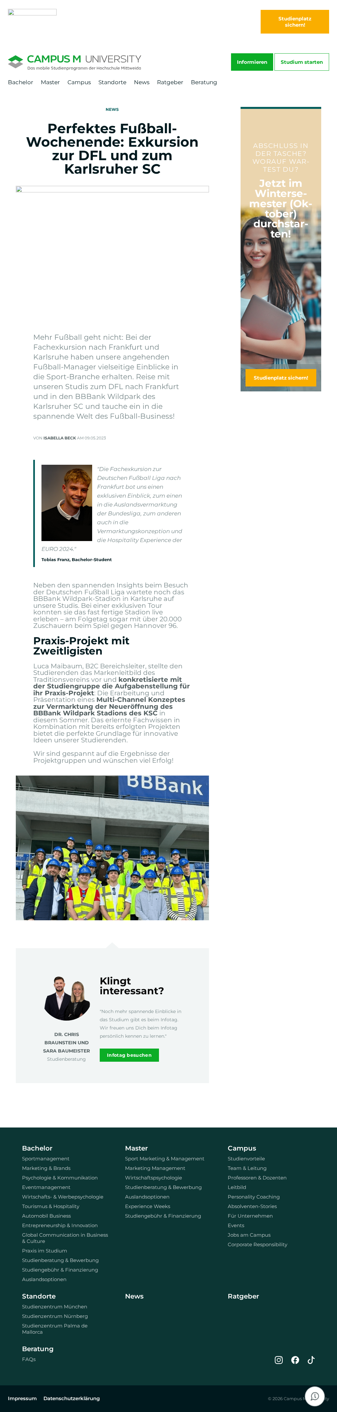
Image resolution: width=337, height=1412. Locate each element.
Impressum (22, 1398)
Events (236, 1225)
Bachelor (20, 82)
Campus (79, 82)
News (141, 82)
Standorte (112, 82)
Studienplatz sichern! (281, 378)
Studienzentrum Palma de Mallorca (55, 1329)
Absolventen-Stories (252, 1206)
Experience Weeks (147, 1206)
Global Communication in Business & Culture (65, 1238)
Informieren (252, 62)
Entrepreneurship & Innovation (60, 1225)
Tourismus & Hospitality (50, 1206)
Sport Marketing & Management (164, 1158)
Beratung (204, 82)
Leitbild (237, 1187)
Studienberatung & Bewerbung (60, 1260)
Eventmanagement (46, 1187)
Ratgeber (170, 82)
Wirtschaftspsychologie (153, 1178)
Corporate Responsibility (257, 1244)
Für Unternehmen (250, 1216)
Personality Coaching (254, 1197)
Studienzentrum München (54, 1306)
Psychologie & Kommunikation (60, 1178)
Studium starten (302, 62)
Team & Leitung (247, 1168)
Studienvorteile (246, 1158)
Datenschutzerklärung (71, 1398)
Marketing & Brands (46, 1168)
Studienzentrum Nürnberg (55, 1316)
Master (50, 82)
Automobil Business (46, 1216)
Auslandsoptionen (44, 1279)
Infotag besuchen (129, 1055)
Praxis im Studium (44, 1251)
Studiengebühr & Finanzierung (60, 1270)
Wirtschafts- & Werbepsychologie (62, 1197)
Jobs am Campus (249, 1235)
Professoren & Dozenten (257, 1178)
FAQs (29, 1359)
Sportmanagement (45, 1158)
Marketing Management (155, 1168)
